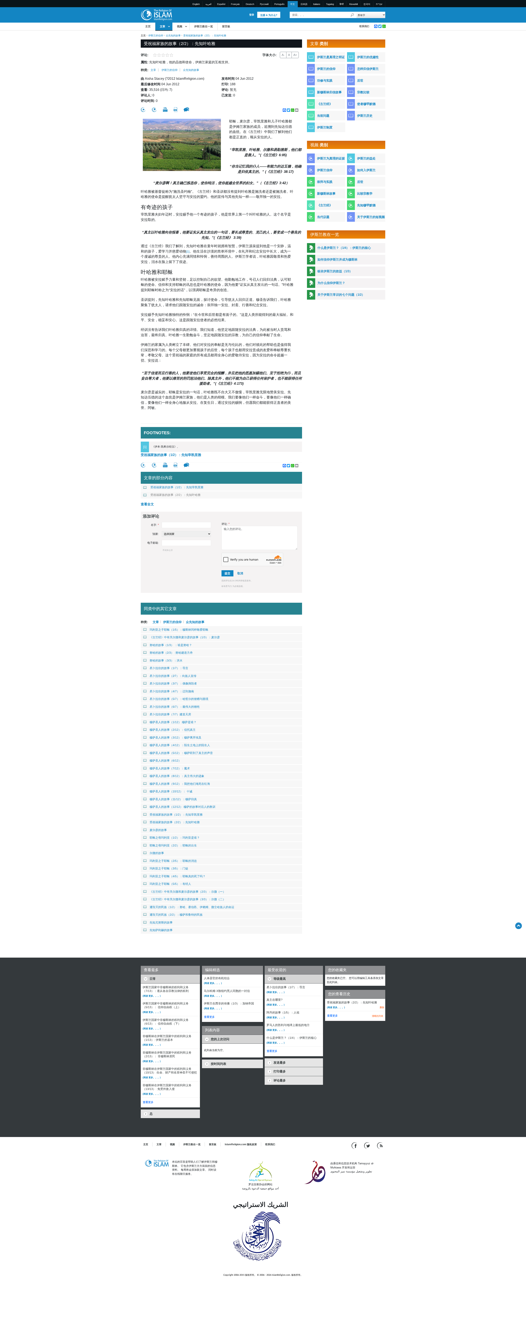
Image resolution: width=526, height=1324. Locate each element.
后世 (360, 80)
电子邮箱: (153, 542)
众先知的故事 (173, 35)
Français (235, 4)
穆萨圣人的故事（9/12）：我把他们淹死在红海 (180, 783)
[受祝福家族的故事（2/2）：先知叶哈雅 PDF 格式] (176, 109)
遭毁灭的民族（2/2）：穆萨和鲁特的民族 (176, 914)
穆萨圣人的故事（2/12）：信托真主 (173, 729)
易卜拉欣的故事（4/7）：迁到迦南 (172, 691)
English (196, 4)
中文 (292, 4)
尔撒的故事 (157, 853)
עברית (379, 4)
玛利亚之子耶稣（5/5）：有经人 (170, 883)
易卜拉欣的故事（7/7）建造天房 (170, 714)
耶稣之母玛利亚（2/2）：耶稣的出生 (173, 845)
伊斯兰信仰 (324, 170)
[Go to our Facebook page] (355, 1145)
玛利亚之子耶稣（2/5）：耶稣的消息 (173, 860)
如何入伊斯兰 (366, 170)
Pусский (264, 4)
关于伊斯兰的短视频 (371, 217)
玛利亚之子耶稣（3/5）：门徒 (169, 868)
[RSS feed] (380, 1145)
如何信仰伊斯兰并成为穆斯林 (337, 259)
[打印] (165, 109)
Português (279, 4)
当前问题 (323, 115)
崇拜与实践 (324, 182)
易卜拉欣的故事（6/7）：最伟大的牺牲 (175, 706)
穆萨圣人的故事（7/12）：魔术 (170, 768)
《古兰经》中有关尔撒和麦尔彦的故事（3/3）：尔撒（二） (188, 899)
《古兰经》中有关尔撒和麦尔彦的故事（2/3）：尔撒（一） (188, 891)
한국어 (366, 4)
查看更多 (148, 1102)
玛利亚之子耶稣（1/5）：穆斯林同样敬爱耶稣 (179, 629)
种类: (144, 70)
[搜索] (352, 15)
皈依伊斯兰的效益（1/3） (334, 271)
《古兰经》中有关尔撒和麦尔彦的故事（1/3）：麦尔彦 (185, 637)
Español (221, 4)
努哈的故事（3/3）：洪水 (166, 660)
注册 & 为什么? (268, 15)
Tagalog (330, 4)
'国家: (155, 534)
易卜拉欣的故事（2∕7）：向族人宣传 (173, 676)
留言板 (226, 26)
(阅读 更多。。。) (152, 996)
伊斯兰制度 (324, 127)
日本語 (304, 4)
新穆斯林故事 (326, 193)
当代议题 (323, 217)
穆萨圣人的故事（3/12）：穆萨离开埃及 (175, 737)
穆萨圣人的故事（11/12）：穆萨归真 (173, 799)
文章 (162, 26)
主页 (148, 26)
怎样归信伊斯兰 (368, 68)
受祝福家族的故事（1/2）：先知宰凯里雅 (171, 455)
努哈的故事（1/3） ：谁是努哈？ (171, 645)
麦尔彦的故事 (158, 830)
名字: (155, 524)
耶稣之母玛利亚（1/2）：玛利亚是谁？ (175, 837)
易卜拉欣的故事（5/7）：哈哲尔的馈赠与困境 (179, 699)
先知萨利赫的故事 (161, 930)
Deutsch (250, 4)
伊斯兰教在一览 (203, 26)
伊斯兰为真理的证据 (331, 158)
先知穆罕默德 (366, 205)
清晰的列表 (377, 1016)
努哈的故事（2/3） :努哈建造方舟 (171, 652)
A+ (295, 55)
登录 (251, 14)
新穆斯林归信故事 (329, 92)
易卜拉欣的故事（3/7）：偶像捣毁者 (173, 683)
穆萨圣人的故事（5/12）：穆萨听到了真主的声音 (181, 753)
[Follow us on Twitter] (367, 1145)
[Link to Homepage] (156, 14)
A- (283, 55)
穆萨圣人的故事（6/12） (165, 760)
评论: (225, 523)
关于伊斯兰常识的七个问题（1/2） (341, 294)
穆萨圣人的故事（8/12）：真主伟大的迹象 (177, 776)
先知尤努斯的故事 (161, 922)
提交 (227, 573)
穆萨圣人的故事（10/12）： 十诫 (171, 791)
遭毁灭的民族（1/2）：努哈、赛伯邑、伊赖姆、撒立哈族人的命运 (192, 907)
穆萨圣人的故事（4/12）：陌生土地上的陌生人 (180, 745)
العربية (208, 4)
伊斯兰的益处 (366, 158)
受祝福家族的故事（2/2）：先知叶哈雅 (175, 494)
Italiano (316, 4)
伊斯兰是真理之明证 (331, 57)
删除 (382, 1007)
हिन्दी (342, 4)
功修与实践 (324, 80)
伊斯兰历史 (365, 115)
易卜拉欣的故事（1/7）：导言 (169, 668)
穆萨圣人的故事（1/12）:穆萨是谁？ (173, 722)
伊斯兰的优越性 (368, 57)
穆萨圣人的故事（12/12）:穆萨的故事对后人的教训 (182, 806)
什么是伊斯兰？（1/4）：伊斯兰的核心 (344, 247)
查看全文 (147, 504)
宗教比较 (363, 92)
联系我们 (364, 26)
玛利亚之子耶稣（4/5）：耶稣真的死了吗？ (177, 876)
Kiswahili (353, 4)
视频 (179, 26)
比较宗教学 (365, 193)
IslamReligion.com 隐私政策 (241, 1144)
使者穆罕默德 (366, 104)
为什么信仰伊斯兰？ (331, 283)
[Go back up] (518, 925)
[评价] (143, 109)
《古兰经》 (324, 104)
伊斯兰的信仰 (155, 35)
